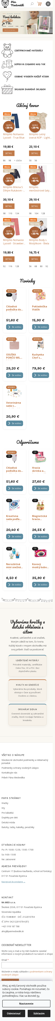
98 (10, 160)
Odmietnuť (13, 1013)
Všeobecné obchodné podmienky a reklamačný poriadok (25, 761)
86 (4, 160)
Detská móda (8, 822)
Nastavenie (26, 1003)
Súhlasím (39, 1013)
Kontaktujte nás (9, 772)
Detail (9, 153)
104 (36, 213)
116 (10, 266)
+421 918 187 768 (10, 926)
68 (36, 266)
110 (10, 213)
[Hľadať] (32, 4)
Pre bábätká (7, 812)
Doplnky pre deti (10, 817)
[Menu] (48, 4)
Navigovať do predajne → (13, 881)
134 (17, 213)
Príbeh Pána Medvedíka (13, 777)
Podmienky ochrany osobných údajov (20, 767)
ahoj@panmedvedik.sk (13, 931)
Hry (3, 807)
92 (4, 266)
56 (36, 160)
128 (43, 213)
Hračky (5, 803)
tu (38, 995)
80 (41, 266)
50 (30, 160)
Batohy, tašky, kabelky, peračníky (18, 827)
